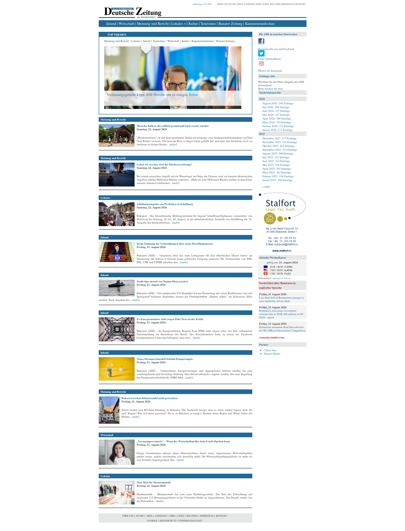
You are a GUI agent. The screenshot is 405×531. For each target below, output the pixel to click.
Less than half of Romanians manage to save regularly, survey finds (281, 299)
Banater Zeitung (231, 23)
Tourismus (208, 23)
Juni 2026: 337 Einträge (276, 111)
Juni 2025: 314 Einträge (276, 161)
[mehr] (173, 144)
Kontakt (301, 4)
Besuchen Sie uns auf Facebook (276, 49)
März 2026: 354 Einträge (276, 122)
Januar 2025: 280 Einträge (277, 180)
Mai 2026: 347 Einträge (276, 114)
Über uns (222, 4)
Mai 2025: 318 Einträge (276, 164)
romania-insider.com (271, 337)
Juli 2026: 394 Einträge (275, 107)
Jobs (259, 4)
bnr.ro (287, 278)
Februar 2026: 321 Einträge (278, 126)
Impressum (288, 4)
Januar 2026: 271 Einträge (277, 129)
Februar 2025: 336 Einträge (278, 176)
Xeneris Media (272, 353)
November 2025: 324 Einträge (279, 142)
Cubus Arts (270, 350)
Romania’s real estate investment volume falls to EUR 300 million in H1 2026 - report (281, 314)
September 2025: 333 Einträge (279, 149)
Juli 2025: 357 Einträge (275, 157)
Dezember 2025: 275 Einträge (279, 138)
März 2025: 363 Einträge (276, 172)
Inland (111, 23)
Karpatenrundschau (259, 23)
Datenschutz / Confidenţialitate (181, 520)
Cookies (152, 520)
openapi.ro (277, 278)
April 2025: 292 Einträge (276, 168)
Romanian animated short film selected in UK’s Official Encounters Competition (282, 328)
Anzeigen (250, 4)
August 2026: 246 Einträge (277, 103)
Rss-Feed (276, 4)
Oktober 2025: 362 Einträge (278, 146)
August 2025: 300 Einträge (277, 153)
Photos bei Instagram (270, 70)
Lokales (177, 23)
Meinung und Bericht (153, 23)
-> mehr (265, 186)
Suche (232, 4)
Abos (240, 4)
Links (266, 4)
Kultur (193, 23)
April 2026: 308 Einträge (276, 118)
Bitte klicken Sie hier (270, 88)
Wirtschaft (126, 23)
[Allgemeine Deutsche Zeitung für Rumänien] (132, 9)
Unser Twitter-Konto (269, 59)
